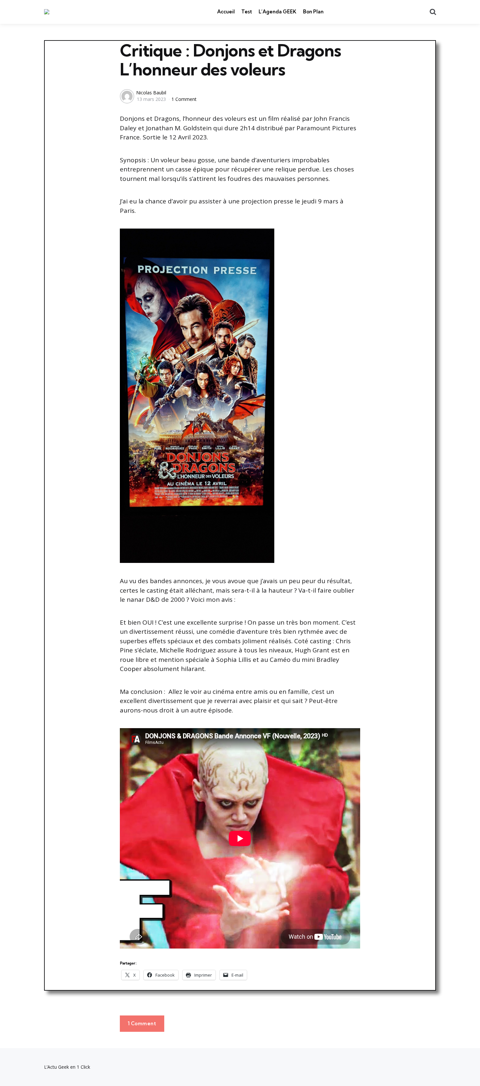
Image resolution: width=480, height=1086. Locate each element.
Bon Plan (313, 11)
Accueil (226, 11)
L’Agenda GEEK (277, 11)
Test (246, 11)
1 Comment (184, 99)
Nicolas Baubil (151, 92)
